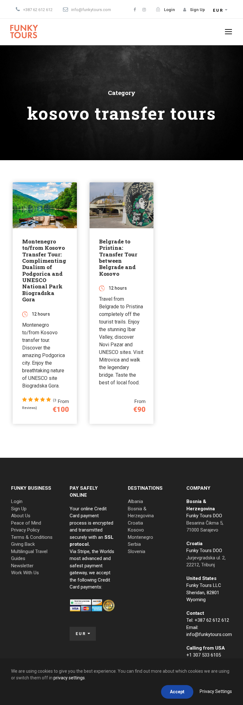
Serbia (134, 544)
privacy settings (69, 677)
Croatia (135, 523)
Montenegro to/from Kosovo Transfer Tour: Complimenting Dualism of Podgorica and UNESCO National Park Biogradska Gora (44, 270)
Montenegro (140, 537)
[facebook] (135, 9)
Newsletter (22, 566)
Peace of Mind (26, 523)
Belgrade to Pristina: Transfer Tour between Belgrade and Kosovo (118, 257)
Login (16, 501)
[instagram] (144, 9)
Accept (177, 691)
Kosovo (136, 530)
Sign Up (19, 509)
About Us (20, 516)
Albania (135, 501)
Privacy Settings (216, 691)
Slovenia (136, 551)
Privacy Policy (25, 530)
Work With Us (25, 573)
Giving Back (23, 544)
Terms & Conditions (32, 537)
